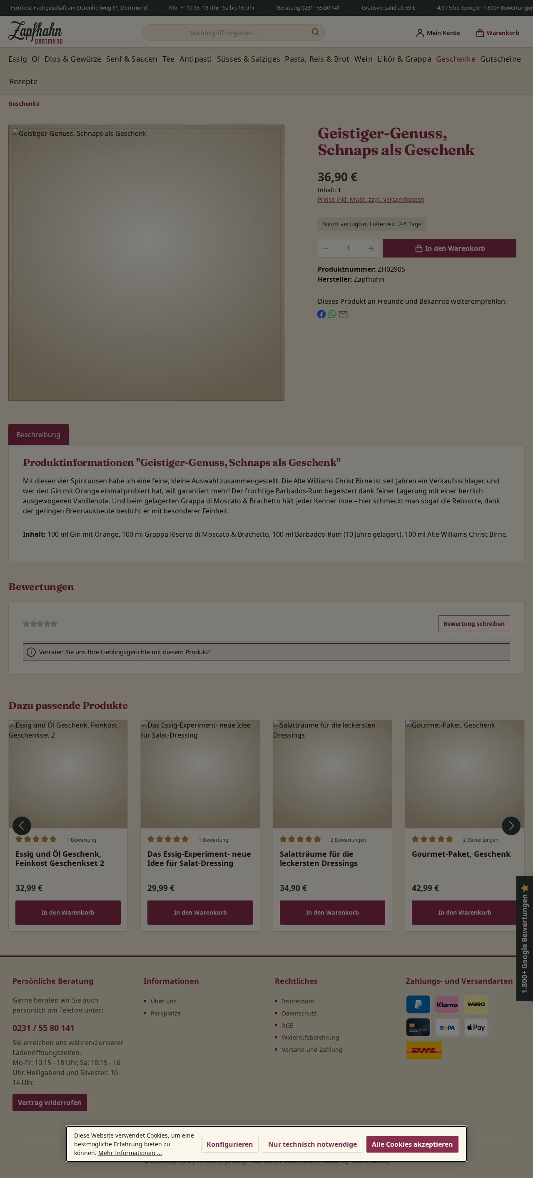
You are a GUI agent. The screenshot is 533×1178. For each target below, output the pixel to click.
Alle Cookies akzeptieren (412, 1144)
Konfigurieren (230, 1144)
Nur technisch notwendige (312, 1144)
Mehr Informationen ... (130, 1153)
